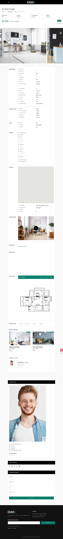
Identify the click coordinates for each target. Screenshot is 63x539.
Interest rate (11, 481)
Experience (27, 323)
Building (20, 323)
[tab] (36, 277)
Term (10, 486)
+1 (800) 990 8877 (42, 515)
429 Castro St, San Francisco (16, 444)
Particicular (34, 323)
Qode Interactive (29, 537)
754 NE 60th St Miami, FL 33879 (39, 513)
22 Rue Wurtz (16, 347)
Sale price (11, 476)
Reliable (41, 323)
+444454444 (13, 448)
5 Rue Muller (39, 347)
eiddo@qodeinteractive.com (16, 450)
